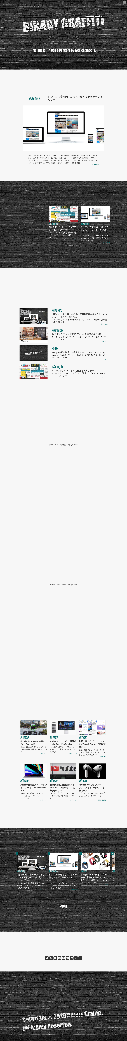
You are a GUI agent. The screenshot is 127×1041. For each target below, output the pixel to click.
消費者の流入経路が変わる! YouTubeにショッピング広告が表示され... (63, 787)
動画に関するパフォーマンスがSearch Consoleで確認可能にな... (92, 744)
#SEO (55, 348)
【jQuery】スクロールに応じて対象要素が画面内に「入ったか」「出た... (31, 877)
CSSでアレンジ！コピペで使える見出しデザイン (62, 228)
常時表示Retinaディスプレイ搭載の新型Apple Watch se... (94, 876)
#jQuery (57, 310)
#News (24, 737)
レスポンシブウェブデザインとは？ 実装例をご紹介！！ (79, 334)
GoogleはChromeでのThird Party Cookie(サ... (33, 742)
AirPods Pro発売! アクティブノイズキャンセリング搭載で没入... (92, 787)
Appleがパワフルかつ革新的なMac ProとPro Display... (63, 742)
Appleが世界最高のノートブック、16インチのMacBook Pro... (33, 787)
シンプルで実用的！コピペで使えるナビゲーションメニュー (95, 230)
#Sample (34, 98)
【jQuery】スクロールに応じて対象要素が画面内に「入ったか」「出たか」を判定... (79, 315)
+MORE (63, 906)
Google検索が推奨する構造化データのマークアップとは (78, 352)
